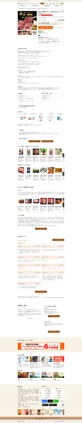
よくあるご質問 (47, 395)
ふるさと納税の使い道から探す (26, 406)
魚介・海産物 (21, 389)
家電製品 (22, 391)
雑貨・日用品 (36, 391)
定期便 (19, 401)
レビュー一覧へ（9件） (58, 239)
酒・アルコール (20, 390)
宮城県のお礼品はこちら (53, 331)
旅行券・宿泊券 (27, 391)
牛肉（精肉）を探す (41, 228)
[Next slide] (63, 155)
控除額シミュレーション (59, 388)
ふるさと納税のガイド (47, 3)
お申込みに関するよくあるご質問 (47, 141)
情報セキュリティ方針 (44, 417)
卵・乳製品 (36, 389)
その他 (40, 392)
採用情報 (46, 418)
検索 (42, 3)
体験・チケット (32, 391)
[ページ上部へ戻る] (78, 416)
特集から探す (19, 406)
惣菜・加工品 (37, 390)
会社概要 (36, 418)
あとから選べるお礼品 (24, 401)
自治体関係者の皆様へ (41, 418)
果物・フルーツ (30, 389)
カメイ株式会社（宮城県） (29, 98)
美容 (25, 392)
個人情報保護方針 (37, 417)
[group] (27, 20)
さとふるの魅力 (59, 397)
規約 (33, 417)
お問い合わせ (35, 141)
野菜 (33, 389)
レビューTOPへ (41, 294)
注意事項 (40, 30)
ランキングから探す (20, 395)
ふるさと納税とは (47, 388)
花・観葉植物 (36, 392)
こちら (26, 125)
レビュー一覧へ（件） (41, 291)
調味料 (19, 391)
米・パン (26, 389)
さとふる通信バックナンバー (47, 397)
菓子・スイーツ (31, 390)
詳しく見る (53, 316)
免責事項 (58, 417)
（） (46, 20)
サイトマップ (24, 417)
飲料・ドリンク (25, 390)
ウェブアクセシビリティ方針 (51, 417)
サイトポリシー (30, 417)
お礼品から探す (20, 388)
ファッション (29, 392)
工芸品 (33, 392)
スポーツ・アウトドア (21, 392)
